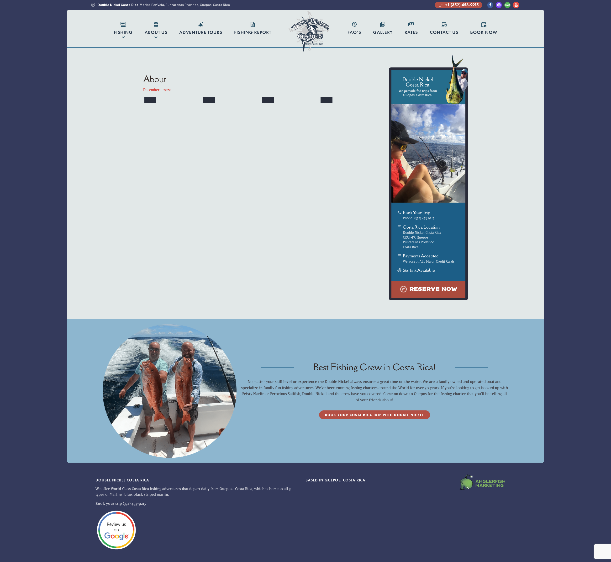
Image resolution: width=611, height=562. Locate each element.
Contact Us (444, 28)
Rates (411, 28)
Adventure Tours (200, 28)
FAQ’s (354, 28)
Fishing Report (252, 28)
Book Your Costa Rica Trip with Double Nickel (374, 415)
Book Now (483, 28)
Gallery (383, 28)
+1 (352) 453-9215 (458, 4)
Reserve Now (429, 289)
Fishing (123, 31)
